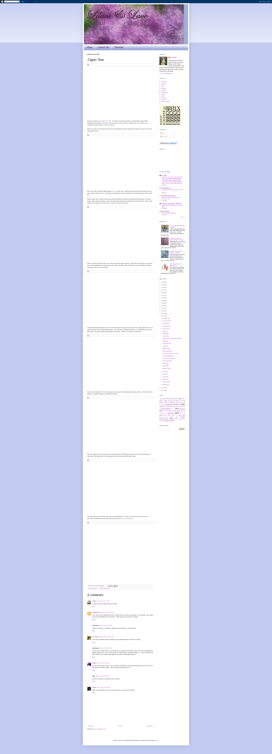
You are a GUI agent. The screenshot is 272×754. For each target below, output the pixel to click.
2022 (162, 292)
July (164, 331)
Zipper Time (166, 363)
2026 (162, 282)
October (165, 323)
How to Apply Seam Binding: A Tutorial (177, 226)
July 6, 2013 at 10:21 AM (106, 636)
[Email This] (109, 586)
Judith (94, 663)
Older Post (149, 726)
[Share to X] (113, 586)
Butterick (161, 402)
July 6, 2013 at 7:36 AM (106, 625)
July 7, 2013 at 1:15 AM (102, 663)
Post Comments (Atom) (100, 729)
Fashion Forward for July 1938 (170, 353)
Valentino (161, 417)
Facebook (163, 84)
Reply (93, 606)
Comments (165, 136)
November (165, 321)
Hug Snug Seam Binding (179, 406)
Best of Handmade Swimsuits (169, 213)
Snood (181, 413)
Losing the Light (167, 343)
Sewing (108, 588)
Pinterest (163, 95)
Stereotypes (165, 341)
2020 (162, 298)
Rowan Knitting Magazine (175, 411)
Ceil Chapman (171, 402)
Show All (183, 217)
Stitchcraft (173, 415)
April (164, 376)
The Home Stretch (167, 361)
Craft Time (165, 346)
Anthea (94, 601)
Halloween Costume (164, 406)
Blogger (157, 740)
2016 (162, 308)
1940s (167, 399)
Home (89, 47)
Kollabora (163, 90)
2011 (162, 390)
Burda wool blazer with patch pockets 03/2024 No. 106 (171, 198)
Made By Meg (165, 211)
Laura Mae (173, 57)
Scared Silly (166, 366)
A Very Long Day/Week (169, 358)
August (165, 328)
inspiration (168, 421)
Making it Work (167, 368)
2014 (162, 313)
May (164, 374)
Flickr (162, 86)
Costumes (180, 402)
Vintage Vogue (178, 419)
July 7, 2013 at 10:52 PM (102, 676)
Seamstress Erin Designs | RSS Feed (171, 203)
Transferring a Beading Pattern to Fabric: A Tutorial (177, 239)
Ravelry (163, 97)
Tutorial (180, 415)
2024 (162, 287)
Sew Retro (163, 99)
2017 (162, 305)
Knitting (182, 409)
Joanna (94, 687)
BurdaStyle (164, 82)
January (165, 384)
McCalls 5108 (107, 121)
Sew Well (164, 175)
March (164, 379)
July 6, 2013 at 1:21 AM (103, 601)
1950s (175, 399)
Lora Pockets (96, 637)
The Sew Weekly (165, 101)
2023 (162, 290)
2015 (162, 311)
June (164, 371)
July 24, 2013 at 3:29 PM (103, 687)
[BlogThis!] (111, 586)
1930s (160, 398)
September (165, 326)
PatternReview (164, 92)
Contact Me (103, 47)
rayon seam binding (127, 518)
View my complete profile (165, 73)
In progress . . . (95, 588)
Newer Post (91, 726)
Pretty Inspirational (167, 351)
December (165, 318)
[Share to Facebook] (115, 586)
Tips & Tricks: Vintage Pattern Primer (172, 338)
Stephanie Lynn (96, 612)
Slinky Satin (166, 333)
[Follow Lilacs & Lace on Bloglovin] (168, 144)
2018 (162, 303)
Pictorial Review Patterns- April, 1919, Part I (172, 190)
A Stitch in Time (167, 400)
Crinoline (161, 404)
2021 (162, 295)
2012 (162, 387)
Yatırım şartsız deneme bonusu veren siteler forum (172, 206)
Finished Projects (173, 404)
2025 (162, 285)
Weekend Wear (166, 348)
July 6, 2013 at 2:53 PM (106, 648)
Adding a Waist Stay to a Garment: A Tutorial (176, 251)
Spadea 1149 (163, 415)
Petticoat (164, 411)
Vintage (172, 417)
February (165, 382)
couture (161, 420)
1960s (183, 398)
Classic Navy (166, 336)
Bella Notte (179, 400)
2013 (162, 316)
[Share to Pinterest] (117, 586)
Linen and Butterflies (168, 356)
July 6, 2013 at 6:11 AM (107, 612)
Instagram (163, 88)
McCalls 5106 (102, 588)
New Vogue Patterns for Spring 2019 (176, 264)
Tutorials (118, 47)
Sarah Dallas (162, 413)
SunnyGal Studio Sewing (168, 196)
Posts (163, 133)
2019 (162, 300)
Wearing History (166, 188)
